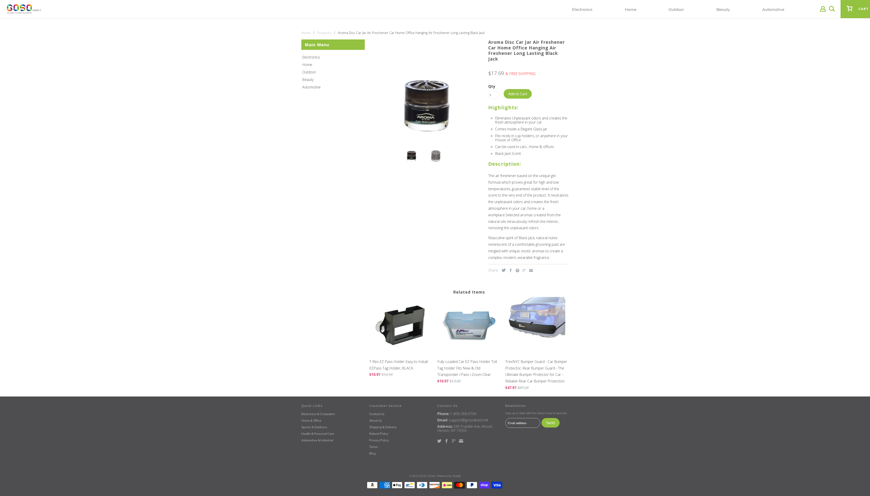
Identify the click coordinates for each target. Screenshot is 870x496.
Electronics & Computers (318, 414)
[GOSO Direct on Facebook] (447, 441)
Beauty (308, 79)
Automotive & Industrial (317, 440)
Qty (491, 86)
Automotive (311, 87)
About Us (375, 420)
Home (307, 64)
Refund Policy (378, 433)
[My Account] (823, 12)
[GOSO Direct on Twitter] (439, 441)
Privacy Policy (379, 440)
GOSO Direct (427, 476)
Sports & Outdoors (314, 427)
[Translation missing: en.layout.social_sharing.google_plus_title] (523, 270)
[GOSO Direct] (24, 9)
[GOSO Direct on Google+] (454, 441)
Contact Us (376, 414)
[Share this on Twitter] (502, 270)
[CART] (850, 12)
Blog (372, 453)
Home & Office (311, 420)
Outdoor (309, 72)
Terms (373, 447)
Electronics (311, 57)
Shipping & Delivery (383, 427)
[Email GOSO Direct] (461, 441)
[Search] (832, 12)
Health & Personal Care (317, 433)
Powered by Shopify (449, 476)
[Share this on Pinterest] (516, 270)
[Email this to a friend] (530, 270)
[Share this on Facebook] (509, 270)
